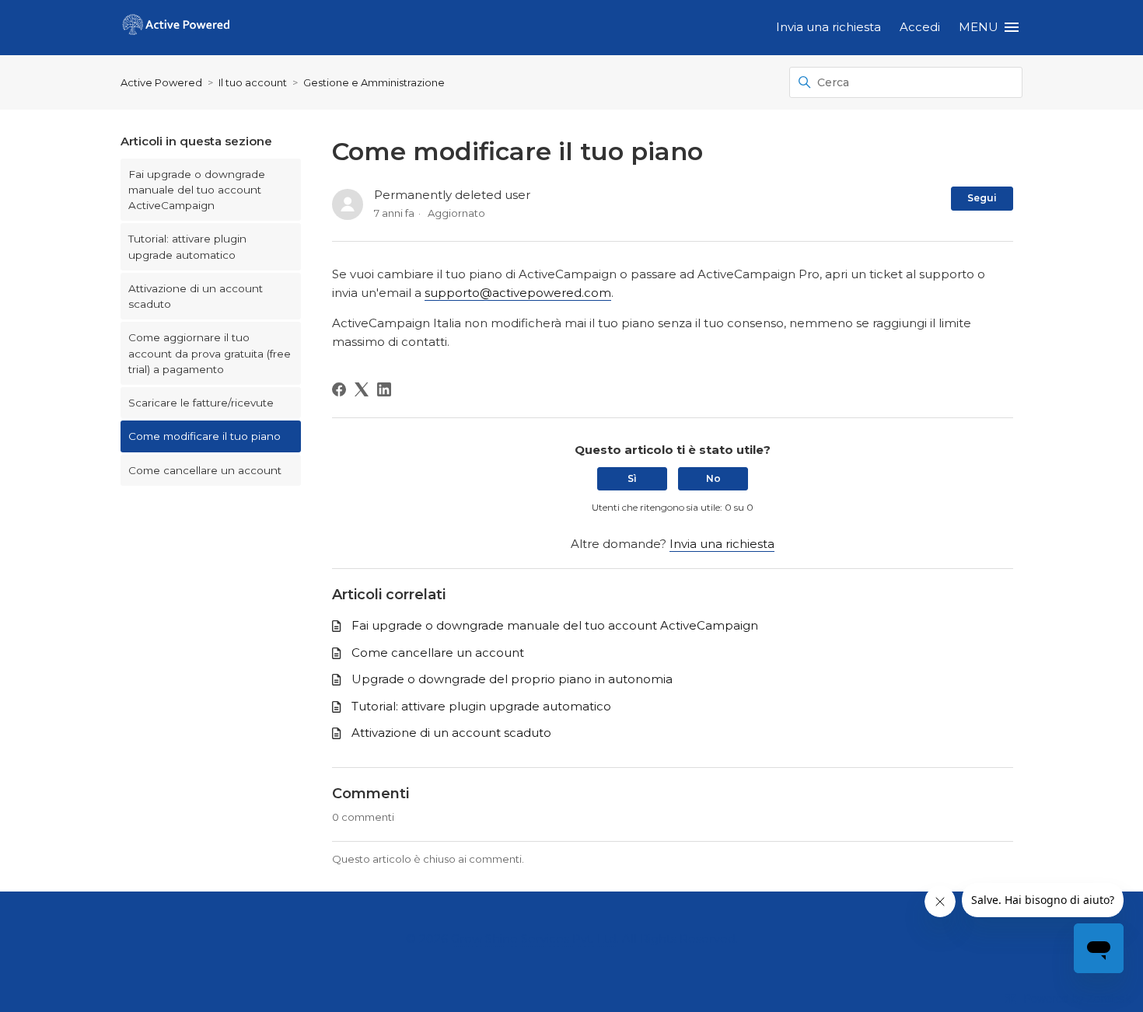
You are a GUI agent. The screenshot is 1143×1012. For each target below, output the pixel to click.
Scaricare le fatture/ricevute (201, 402)
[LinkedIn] (384, 389)
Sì (632, 478)
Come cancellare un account (204, 470)
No (713, 478)
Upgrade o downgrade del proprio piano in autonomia (512, 679)
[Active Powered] (176, 27)
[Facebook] (339, 389)
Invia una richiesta (828, 26)
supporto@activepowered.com (518, 292)
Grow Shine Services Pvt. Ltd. (535, 938)
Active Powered (161, 82)
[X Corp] (362, 389)
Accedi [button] (920, 26)
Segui (982, 198)
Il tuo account (252, 82)
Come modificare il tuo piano (204, 436)
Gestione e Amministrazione (374, 82)
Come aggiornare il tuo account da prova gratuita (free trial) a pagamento (209, 353)
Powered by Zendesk (1077, 998)
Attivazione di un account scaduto (195, 296)
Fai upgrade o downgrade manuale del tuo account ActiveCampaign (196, 190)
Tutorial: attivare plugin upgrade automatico (187, 246)
